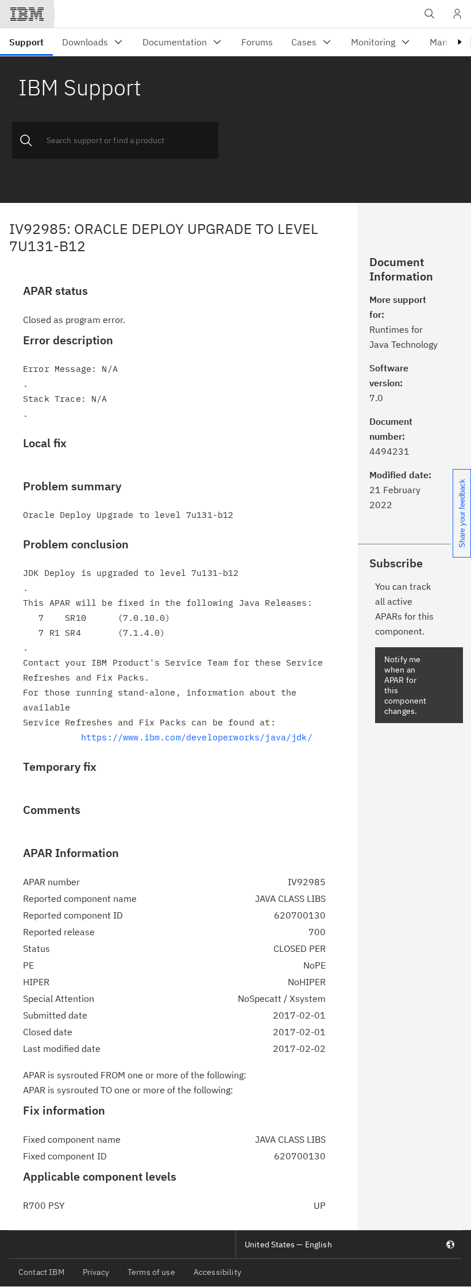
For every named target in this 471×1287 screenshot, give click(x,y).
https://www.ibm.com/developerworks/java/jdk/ (196, 737)
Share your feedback (462, 513)
